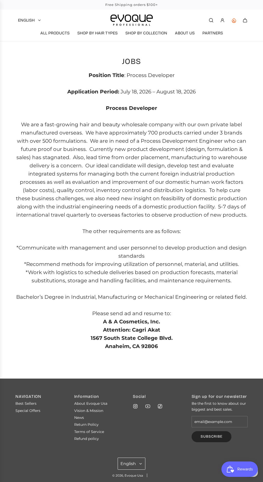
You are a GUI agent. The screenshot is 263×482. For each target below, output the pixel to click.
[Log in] (222, 20)
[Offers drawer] (233, 20)
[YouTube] (147, 406)
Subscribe (211, 436)
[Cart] (245, 20)
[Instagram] (135, 406)
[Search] (211, 20)
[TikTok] (160, 406)
